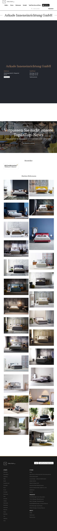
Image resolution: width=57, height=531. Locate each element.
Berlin (4, 481)
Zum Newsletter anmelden (29, 143)
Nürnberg (5, 505)
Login (36, 463)
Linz (4, 516)
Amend (31, 492)
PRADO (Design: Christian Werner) (37, 507)
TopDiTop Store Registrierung (46, 463)
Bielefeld (5, 514)
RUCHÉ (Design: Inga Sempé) (36, 505)
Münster (5, 509)
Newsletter (51, 8)
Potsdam (5, 492)
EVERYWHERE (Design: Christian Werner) (39, 503)
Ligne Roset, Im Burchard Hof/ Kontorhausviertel (40, 474)
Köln (4, 496)
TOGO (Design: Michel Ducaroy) (37, 499)
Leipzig (4, 500)
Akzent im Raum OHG (34, 483)
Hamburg (5, 476)
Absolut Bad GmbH (34, 476)
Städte (6, 5)
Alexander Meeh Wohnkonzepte (37, 485)
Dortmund (5, 494)
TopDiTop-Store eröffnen (35, 5)
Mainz (4, 511)
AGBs (31, 512)
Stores (11, 5)
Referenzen (18, 5)
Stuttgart (5, 485)
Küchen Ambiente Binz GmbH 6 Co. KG (38, 487)
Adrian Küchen (33, 481)
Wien (4, 478)
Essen (4, 489)
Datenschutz (32, 517)
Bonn (4, 487)
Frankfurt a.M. (6, 483)
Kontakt (25, 5)
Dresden (5, 498)
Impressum (32, 515)
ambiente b (32, 489)
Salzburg (5, 518)
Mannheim (5, 503)
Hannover (5, 507)
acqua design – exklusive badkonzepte (38, 478)
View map (7, 77)
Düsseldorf (5, 474)
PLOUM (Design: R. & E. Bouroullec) (37, 496)
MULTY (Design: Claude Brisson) (37, 501)
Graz (4, 520)
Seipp (31, 472)
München (5, 472)
